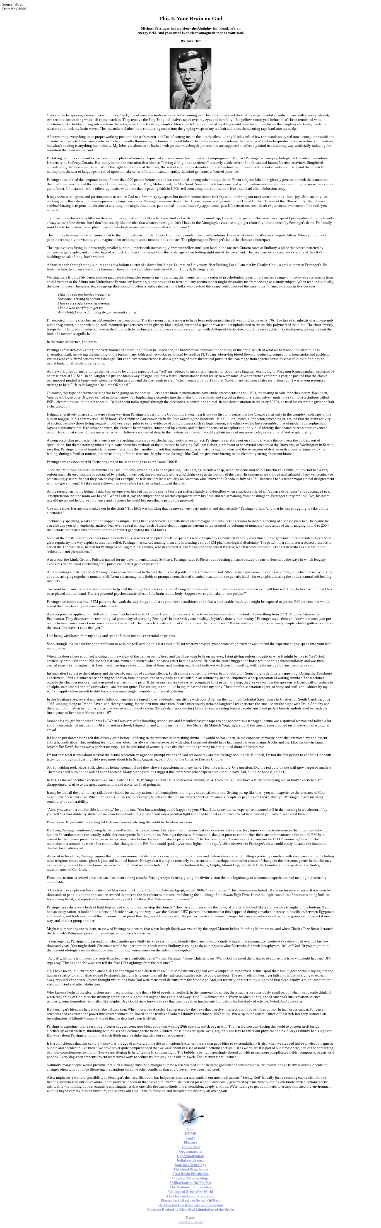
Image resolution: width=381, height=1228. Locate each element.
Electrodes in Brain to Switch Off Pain (190, 1200)
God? (190, 1138)
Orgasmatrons (190, 1151)
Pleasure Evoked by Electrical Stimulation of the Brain (190, 1209)
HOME (190, 1133)
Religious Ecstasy (190, 1160)
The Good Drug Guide (190, 1169)
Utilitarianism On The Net (190, 1183)
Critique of (190, 1191)
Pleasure (190, 1142)
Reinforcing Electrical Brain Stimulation (190, 1205)
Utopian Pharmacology (190, 1178)
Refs (190, 1129)
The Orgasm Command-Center (190, 1196)
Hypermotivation (190, 1156)
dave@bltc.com (191, 1222)
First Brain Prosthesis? (190, 1174)
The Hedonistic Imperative (191, 1187)
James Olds (191, 1147)
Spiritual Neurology (190, 1165)
